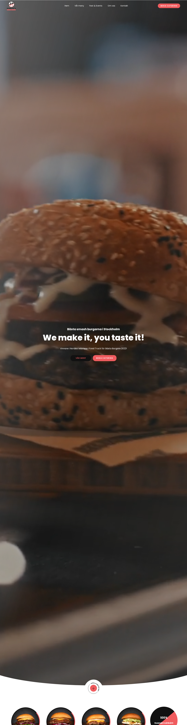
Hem (67, 5)
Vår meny (79, 5)
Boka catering (169, 6)
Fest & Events (95, 5)
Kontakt (124, 5)
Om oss (111, 5)
